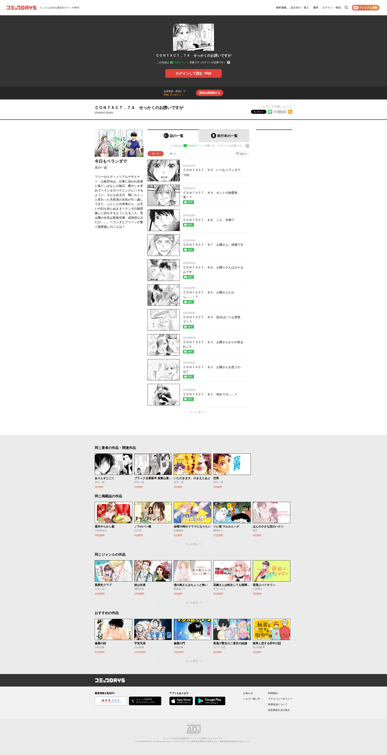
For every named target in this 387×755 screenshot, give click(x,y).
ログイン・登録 (331, 7)
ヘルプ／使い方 (251, 698)
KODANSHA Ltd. (145, 741)
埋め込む (282, 112)
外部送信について (277, 704)
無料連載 (281, 7)
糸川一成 (101, 167)
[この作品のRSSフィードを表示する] (290, 112)
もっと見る (197, 412)
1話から (243, 153)
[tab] (173, 135)
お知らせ (248, 693)
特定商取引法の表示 (279, 710)
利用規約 (273, 693)
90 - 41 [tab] (155, 153)
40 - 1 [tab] (172, 153)
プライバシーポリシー (280, 698)
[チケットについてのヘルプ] (228, 63)
